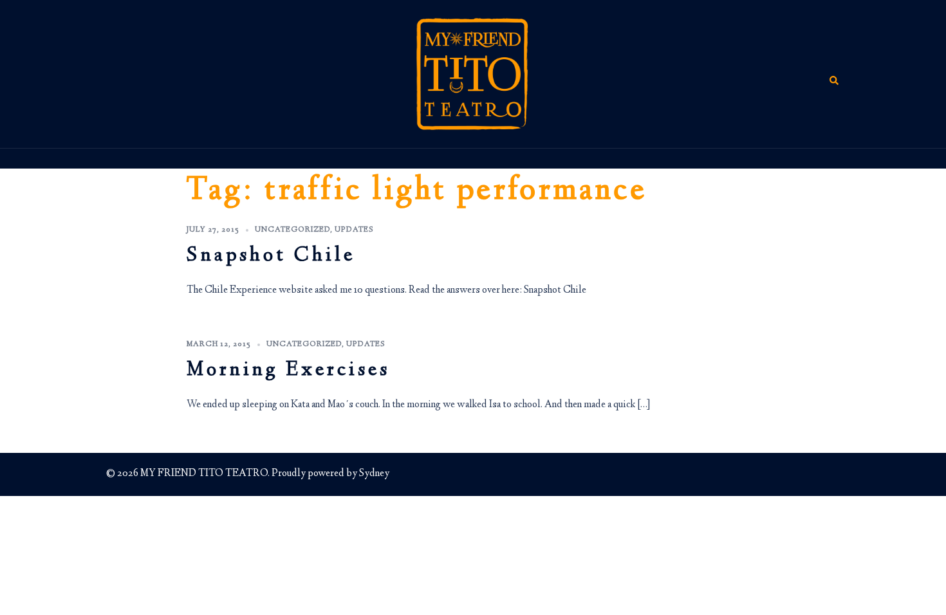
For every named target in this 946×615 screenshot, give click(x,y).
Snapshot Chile (271, 256)
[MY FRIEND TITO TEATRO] (473, 74)
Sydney (374, 474)
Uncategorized (292, 230)
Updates (354, 230)
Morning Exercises (288, 371)
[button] (835, 74)
